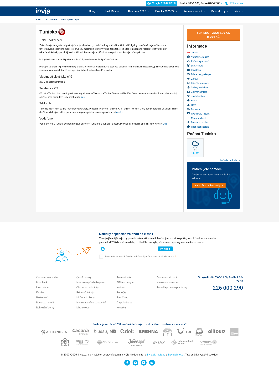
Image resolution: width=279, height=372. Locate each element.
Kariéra (120, 287)
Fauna (194, 100)
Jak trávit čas (198, 96)
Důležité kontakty (200, 83)
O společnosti (124, 302)
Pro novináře (124, 277)
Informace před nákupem (90, 282)
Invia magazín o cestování (91, 302)
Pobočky (122, 292)
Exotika (40, 292)
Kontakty (121, 307)
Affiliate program (126, 282)
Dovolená (196, 70)
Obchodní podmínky (87, 287)
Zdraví (194, 78)
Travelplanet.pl (176, 354)
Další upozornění (199, 122)
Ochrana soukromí (167, 277)
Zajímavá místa (199, 92)
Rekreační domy (45, 307)
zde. (83, 97)
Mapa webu (82, 307)
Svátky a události (199, 87)
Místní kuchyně (198, 118)
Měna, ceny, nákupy (201, 74)
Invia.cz (40, 19)
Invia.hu (161, 354)
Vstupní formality (200, 57)
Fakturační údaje (85, 292)
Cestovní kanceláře (47, 277)
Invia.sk (151, 354)
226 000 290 (228, 287)
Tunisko (53, 19)
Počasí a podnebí (199, 61)
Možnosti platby (85, 297)
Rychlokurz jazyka (200, 113)
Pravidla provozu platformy (172, 287)
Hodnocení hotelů (200, 127)
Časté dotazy (83, 277)
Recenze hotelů (45, 302)
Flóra (193, 105)
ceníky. (119, 112)
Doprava (195, 109)
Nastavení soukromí (168, 282)
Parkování (41, 297)
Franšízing (122, 297)
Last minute (197, 65)
